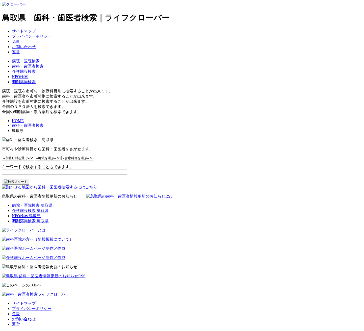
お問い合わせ (24, 47)
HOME (18, 121)
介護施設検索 (24, 71)
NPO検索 (20, 77)
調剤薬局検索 (24, 82)
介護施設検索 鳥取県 (30, 210)
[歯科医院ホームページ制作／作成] (33, 248)
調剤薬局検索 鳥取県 (30, 221)
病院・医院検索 (26, 61)
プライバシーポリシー (32, 36)
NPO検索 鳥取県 (26, 216)
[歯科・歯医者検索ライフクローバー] (35, 294)
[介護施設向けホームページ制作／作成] (33, 257)
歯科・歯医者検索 (28, 66)
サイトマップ (24, 31)
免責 (16, 41)
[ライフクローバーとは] (24, 230)
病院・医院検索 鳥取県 (32, 205)
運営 (16, 52)
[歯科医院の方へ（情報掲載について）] (37, 239)
